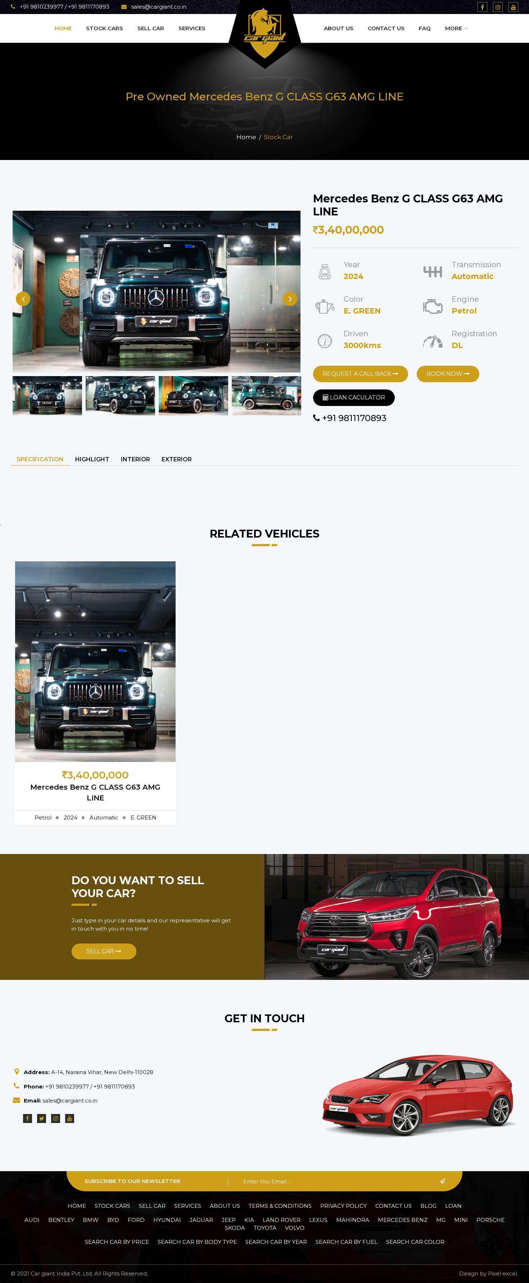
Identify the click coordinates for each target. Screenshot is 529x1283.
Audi (32, 1219)
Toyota (265, 1227)
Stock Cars (104, 28)
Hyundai (167, 1219)
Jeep (229, 1219)
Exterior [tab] (177, 459)
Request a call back (358, 373)
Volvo (294, 1227)
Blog (428, 1205)
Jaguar (201, 1219)
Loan (453, 1205)
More (453, 28)
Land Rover (281, 1219)
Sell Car (150, 28)
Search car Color (415, 1241)
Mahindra (352, 1219)
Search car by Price (117, 1241)
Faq (425, 28)
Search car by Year (276, 1241)
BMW (91, 1219)
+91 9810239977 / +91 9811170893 (63, 6)
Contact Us (386, 28)
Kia (249, 1219)
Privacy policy (343, 1205)
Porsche (490, 1219)
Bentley (61, 1219)
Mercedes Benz (403, 1219)
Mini (461, 1219)
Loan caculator (357, 397)
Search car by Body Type (197, 1241)
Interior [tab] (135, 459)
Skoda (235, 1227)
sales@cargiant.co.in (158, 6)
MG (441, 1219)
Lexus (318, 1219)
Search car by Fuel (346, 1241)
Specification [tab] (40, 459)
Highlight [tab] (92, 459)
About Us (338, 28)
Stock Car (278, 137)
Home (63, 28)
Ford (136, 1219)
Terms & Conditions (280, 1205)
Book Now (445, 373)
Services (191, 28)
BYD (113, 1219)
